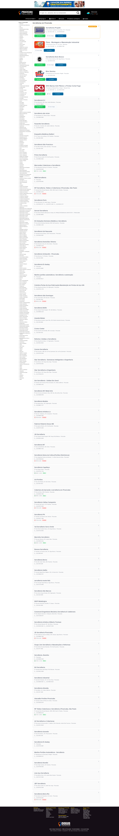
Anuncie (62, 18)
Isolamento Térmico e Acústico (25, 178)
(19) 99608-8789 (40, 394)
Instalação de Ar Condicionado (25, 174)
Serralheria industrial (41, 678)
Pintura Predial (22, 272)
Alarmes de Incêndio (23, 32)
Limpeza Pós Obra (23, 194)
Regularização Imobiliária (24, 326)
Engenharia (22, 126)
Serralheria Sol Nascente (43, 231)
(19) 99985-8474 (40, 712)
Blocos (21, 61)
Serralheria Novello (41, 763)
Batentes (21, 59)
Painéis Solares (23, 248)
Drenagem (22, 109)
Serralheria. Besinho (41, 655)
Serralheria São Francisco (43, 144)
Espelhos (21, 134)
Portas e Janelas (23, 294)
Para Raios (22, 255)
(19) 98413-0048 (40, 438)
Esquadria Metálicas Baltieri (44, 134)
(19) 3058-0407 (39, 553)
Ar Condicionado (23, 41)
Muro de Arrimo (22, 243)
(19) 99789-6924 (60, 31)
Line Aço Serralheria (41, 773)
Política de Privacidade (66, 829)
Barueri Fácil (85, 809)
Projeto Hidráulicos (23, 304)
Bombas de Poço (23, 62)
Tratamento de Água (23, 372)
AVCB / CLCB (22, 56)
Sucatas (21, 347)
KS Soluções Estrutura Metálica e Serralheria (50, 221)
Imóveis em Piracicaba (38, 810)
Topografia (22, 371)
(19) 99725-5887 (40, 745)
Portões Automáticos (23, 295)
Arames (21, 43)
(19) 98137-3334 (50, 626)
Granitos (21, 163)
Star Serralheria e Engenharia (44, 370)
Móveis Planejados (23, 239)
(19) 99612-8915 (40, 342)
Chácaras (48, 811)
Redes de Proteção (23, 317)
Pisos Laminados (23, 283)
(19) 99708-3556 (40, 766)
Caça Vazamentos (23, 66)
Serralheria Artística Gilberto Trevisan (47, 622)
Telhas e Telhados (23, 361)
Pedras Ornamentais (23, 259)
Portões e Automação (24, 297)
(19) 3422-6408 (39, 594)
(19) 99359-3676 (40, 702)
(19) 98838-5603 (40, 681)
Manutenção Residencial (24, 218)
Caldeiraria (22, 67)
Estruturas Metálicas (23, 138)
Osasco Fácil (86, 816)
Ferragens (21, 144)
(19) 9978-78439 (40, 725)
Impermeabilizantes (23, 173)
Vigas (21, 379)
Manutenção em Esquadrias (25, 214)
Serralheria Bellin (40, 308)
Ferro (21, 148)
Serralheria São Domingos (43, 295)
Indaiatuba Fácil (86, 811)
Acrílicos (21, 27)
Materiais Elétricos (23, 225)
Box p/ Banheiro (23, 63)
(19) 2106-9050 (39, 322)
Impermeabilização (23, 170)
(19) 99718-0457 (40, 797)
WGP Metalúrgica (40, 601)
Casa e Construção (23, 22)
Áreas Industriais (49, 809)
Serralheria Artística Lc (42, 412)
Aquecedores (22, 40)
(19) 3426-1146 (39, 735)
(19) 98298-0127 (40, 756)
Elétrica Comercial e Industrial (25, 112)
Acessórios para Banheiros (25, 25)
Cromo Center (39, 328)
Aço (20, 26)
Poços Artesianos (23, 287)
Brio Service (50, 71)
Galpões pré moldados (24, 156)
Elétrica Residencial (23, 113)
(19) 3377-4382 (39, 648)
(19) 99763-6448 (40, 353)
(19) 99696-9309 (40, 659)
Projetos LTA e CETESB (24, 309)
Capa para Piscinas (23, 74)
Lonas (21, 204)
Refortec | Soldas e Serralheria (45, 339)
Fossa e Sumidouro (23, 153)
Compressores (22, 87)
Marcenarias (22, 221)
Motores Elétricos (23, 232)
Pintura (21, 266)
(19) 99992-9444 (40, 541)
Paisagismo (22, 250)
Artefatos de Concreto (24, 47)
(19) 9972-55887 (40, 268)
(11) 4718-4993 (51, 46)
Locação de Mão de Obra (24, 201)
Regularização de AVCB (24, 324)
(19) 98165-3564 (40, 626)
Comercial (48, 813)
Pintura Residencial (23, 275)
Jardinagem (22, 179)
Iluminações (22, 168)
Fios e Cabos (22, 149)
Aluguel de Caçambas (24, 34)
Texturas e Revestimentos (24, 364)
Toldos (21, 368)
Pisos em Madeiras (23, 281)
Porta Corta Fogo (23, 290)
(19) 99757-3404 (50, 204)
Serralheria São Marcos (42, 591)
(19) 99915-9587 (40, 235)
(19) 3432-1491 (51, 31)
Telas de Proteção (23, 354)
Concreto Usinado (23, 90)
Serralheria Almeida (41, 688)
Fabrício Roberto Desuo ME (44, 424)
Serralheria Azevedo (41, 731)
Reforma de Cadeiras (24, 319)
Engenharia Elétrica (23, 128)
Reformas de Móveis (23, 322)
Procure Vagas (61, 808)
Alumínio (21, 36)
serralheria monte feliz (42, 580)
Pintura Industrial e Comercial (25, 269)
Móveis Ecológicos (23, 234)
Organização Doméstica (24, 244)
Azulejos (21, 58)
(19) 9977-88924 (40, 104)
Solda (21, 344)
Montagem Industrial (23, 230)
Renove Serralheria (41, 549)
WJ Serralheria (39, 667)
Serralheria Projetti (53, 28)
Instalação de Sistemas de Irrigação (24, 176)
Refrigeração (22, 323)
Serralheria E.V (39, 100)
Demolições (22, 103)
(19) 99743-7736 (40, 471)
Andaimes (21, 37)
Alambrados (22, 30)
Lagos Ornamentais (23, 182)
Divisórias (21, 108)
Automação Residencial (24, 55)
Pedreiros (21, 262)
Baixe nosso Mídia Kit (75, 810)
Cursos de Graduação (62, 811)
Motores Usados (23, 233)
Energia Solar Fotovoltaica (25, 124)
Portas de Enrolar (23, 293)
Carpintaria (22, 77)
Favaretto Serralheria (41, 124)
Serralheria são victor (42, 113)
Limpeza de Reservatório (24, 190)
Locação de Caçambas (24, 196)
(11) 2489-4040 (51, 89)
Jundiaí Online (86, 813)
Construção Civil (23, 94)
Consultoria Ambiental (24, 97)
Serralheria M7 (39, 445)
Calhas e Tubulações (24, 70)
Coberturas (22, 83)
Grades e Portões (23, 160)
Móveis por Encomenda (24, 240)
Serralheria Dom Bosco (55, 57)
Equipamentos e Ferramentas (25, 131)
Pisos (21, 279)
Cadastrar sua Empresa (74, 18)
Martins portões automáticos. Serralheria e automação (53, 275)
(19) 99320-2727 (40, 204)
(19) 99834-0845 (40, 117)
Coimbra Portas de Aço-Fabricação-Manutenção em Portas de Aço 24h (59, 285)
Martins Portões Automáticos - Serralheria (49, 752)
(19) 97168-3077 (40, 615)
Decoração (22, 102)
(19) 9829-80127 (40, 278)
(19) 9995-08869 (40, 214)
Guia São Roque (86, 810)
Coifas (21, 84)
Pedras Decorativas (23, 258)
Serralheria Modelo (41, 401)
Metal (21, 228)
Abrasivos (21, 23)
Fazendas (48, 815)
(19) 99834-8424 (50, 681)
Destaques (36, 807)
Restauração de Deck (24, 330)
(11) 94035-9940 (60, 89)
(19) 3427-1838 (39, 692)
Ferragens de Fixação (24, 145)
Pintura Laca (22, 270)
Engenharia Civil (23, 127)
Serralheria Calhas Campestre (45, 502)
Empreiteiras (22, 117)
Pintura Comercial (23, 268)
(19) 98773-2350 (40, 427)
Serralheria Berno (40, 560)
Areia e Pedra (22, 44)
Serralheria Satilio (40, 570)
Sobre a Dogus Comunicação (55, 829)
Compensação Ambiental (24, 85)
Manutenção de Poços (24, 212)
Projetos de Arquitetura (24, 305)
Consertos (21, 91)
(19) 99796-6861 (40, 181)
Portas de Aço (22, 291)
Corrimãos (22, 98)
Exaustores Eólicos (23, 139)
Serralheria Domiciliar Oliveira (45, 242)
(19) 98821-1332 (40, 224)
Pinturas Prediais (23, 276)
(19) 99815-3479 (40, 245)
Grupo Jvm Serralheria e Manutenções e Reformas (52, 645)
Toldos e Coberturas (23, 369)
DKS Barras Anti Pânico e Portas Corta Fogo (63, 86)
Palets (21, 252)
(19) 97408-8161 (40, 459)
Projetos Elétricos (23, 306)
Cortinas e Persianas (23, 99)
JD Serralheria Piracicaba (43, 632)
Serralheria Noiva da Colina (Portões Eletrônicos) (51, 455)
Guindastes (22, 164)
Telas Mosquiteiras (23, 358)
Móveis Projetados (23, 241)
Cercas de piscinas (23, 80)
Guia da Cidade (31, 18)
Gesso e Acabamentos (24, 159)
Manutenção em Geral (24, 215)
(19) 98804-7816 (40, 448)
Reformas (21, 320)
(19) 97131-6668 (40, 584)
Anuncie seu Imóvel (50, 817)
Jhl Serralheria (39, 434)
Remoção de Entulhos (24, 327)
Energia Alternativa (23, 120)
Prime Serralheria (40, 155)
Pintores (21, 265)
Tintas (21, 366)
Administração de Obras (24, 29)
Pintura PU (22, 273)
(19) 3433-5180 (39, 563)
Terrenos (48, 816)
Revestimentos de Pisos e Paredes (24, 339)
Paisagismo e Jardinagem (24, 251)
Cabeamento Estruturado (24, 65)
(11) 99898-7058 (60, 46)
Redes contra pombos (24, 316)
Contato (86, 18)
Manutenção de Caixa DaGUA (25, 210)
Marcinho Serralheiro (41, 537)
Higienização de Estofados (25, 167)
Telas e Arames (22, 357)
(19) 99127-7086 (40, 518)
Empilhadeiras (22, 116)
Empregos (42, 18)
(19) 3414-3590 (39, 258)
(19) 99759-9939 (40, 169)
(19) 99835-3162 (40, 384)
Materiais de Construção (24, 223)
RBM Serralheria (40, 177)
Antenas (21, 38)
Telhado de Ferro (23, 359)
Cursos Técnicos (61, 810)
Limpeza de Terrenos (24, 192)
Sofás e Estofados (23, 343)
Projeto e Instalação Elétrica (25, 302)
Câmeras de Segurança (24, 72)
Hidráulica (21, 166)
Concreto (21, 88)
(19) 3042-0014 (39, 483)
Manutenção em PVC (24, 216)
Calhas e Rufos (22, 69)
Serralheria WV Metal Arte (43, 391)
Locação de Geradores (24, 200)
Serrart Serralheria (41, 210)
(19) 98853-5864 (40, 158)
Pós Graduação (61, 813)
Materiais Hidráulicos (24, 226)
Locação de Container (24, 197)
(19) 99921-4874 (40, 191)
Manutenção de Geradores (25, 211)
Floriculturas (22, 150)
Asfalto (21, 51)
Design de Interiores (23, 105)
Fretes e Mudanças (23, 155)
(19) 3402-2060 (39, 138)
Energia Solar (22, 123)
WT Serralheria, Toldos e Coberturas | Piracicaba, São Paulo (55, 188)
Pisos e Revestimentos (24, 280)
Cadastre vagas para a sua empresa (63, 817)
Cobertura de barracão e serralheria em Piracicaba (52, 490)
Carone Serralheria (41, 349)
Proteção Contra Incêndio (24, 312)
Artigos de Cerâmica (23, 48)
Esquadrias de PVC (23, 137)
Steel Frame (22, 346)
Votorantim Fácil (86, 818)
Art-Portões (38, 479)
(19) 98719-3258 (40, 787)
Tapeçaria (21, 351)
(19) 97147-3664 (40, 777)
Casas (47, 810)
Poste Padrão (22, 298)
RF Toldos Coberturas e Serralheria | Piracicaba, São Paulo (55, 709)
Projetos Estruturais (23, 308)
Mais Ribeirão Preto (87, 815)
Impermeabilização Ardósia (25, 171)
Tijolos (21, 365)
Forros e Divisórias (23, 152)
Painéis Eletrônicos (23, 247)
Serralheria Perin (40, 200)
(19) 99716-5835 (40, 530)
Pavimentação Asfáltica (24, 257)
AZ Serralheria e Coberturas (44, 721)
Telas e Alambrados (23, 355)
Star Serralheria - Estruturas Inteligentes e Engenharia (53, 360)
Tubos (21, 373)
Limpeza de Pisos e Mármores (25, 189)
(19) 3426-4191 (39, 332)
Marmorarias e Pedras (24, 222)
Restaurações (22, 336)
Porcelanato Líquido (23, 288)
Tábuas (21, 348)
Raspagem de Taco (23, 315)
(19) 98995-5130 (40, 311)
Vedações (21, 375)
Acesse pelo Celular (85, 829)
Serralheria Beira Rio (41, 794)
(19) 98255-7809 (40, 493)
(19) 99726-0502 (40, 363)
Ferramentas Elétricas (24, 146)
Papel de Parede (23, 254)
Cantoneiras (22, 73)
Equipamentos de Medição (25, 130)
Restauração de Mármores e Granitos (25, 334)
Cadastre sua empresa (75, 809)
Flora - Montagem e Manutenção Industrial (62, 42)
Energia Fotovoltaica (23, 121)
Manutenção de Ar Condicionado (26, 208)
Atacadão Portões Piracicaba (44, 698)
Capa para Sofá (23, 76)
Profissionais (22, 301)
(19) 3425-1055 (39, 148)
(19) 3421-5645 (39, 605)
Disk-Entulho (22, 106)
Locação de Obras (23, 203)
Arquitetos (21, 45)
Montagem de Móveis (24, 229)
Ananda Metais (39, 318)
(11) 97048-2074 (39, 374)
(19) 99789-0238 (51, 75)
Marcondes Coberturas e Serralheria (47, 165)
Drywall (21, 110)
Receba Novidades (76, 829)
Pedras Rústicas (23, 261)
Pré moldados (22, 299)
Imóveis (53, 18)
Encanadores (22, 119)
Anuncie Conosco (74, 808)
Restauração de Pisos (24, 335)
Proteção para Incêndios (24, 313)
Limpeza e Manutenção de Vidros (26, 193)
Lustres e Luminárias (23, 205)
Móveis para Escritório (24, 237)
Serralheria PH (39, 514)
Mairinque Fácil (86, 814)
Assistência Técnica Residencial (26, 52)
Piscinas (21, 277)
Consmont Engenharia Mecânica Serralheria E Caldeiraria (54, 612)
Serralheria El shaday (42, 264)
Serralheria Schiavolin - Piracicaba (46, 254)
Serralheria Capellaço (42, 467)
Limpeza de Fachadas (24, 186)
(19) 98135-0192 (51, 60)
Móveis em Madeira (23, 236)
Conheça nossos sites (75, 811)
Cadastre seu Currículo (63, 809)
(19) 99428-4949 (40, 127)
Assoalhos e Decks (23, 54)
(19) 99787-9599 (40, 506)
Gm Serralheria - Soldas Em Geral (46, 380)
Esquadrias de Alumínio (24, 135)
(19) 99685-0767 (40, 574)
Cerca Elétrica (22, 79)
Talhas (21, 350)
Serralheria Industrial (23, 340)
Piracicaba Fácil (86, 817)
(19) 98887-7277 (40, 405)
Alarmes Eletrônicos (23, 33)
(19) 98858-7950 (40, 636)
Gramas (21, 162)
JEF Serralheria (39, 783)
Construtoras (22, 95)
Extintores (21, 141)
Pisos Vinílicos (22, 284)
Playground (22, 286)
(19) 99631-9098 (40, 671)
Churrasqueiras (22, 81)
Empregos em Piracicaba (39, 809)
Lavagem (21, 185)
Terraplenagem (22, 362)
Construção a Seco (23, 92)
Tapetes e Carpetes (23, 353)
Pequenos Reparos (23, 263)
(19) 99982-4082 (40, 415)
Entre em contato (74, 813)
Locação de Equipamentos (25, 198)
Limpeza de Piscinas (23, 187)
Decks (21, 101)
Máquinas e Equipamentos (25, 219)
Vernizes (21, 376)
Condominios (48, 814)
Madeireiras (22, 207)
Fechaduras (22, 142)
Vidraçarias (22, 377)
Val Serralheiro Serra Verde (44, 527)
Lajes (21, 183)
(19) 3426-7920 (39, 299)
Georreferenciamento (24, 157)
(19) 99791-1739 (40, 289)
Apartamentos (49, 808)
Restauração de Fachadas (25, 331)
